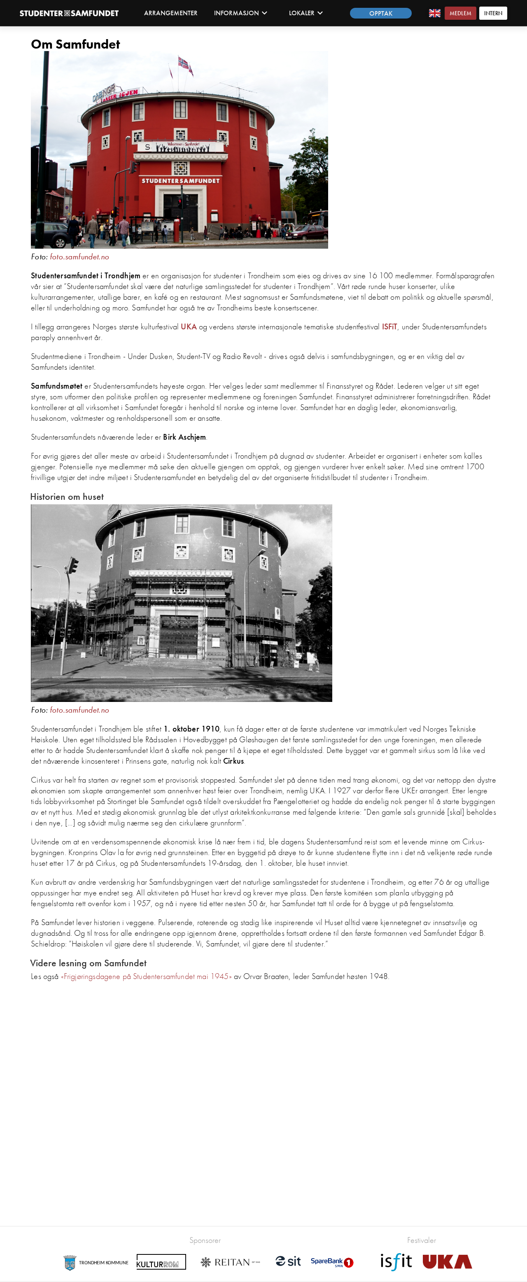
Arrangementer (171, 13)
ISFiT (390, 326)
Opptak (380, 13)
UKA (188, 326)
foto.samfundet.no (79, 256)
